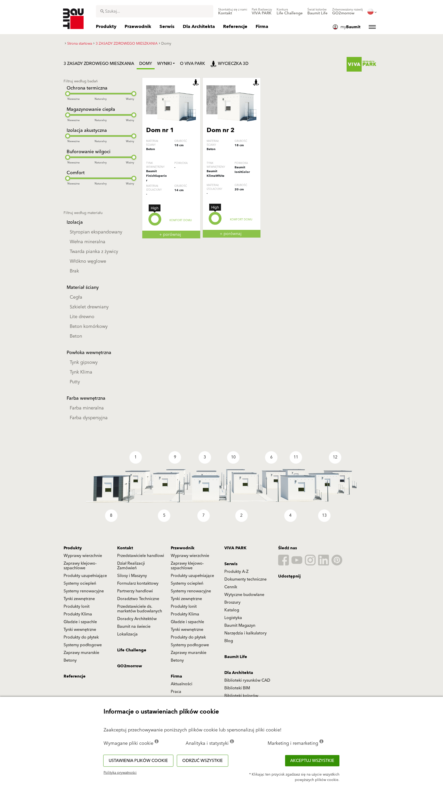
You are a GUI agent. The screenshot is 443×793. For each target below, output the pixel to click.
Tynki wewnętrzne (80, 629)
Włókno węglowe (88, 261)
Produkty (73, 548)
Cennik (230, 587)
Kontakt (125, 548)
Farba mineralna (87, 408)
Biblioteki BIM (237, 688)
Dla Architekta (238, 672)
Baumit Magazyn (239, 625)
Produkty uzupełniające (85, 575)
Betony (70, 660)
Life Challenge (131, 650)
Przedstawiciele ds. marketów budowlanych (139, 609)
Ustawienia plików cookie (138, 760)
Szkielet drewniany (89, 307)
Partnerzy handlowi (135, 591)
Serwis (231, 563)
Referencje (75, 676)
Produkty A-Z (236, 571)
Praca (176, 691)
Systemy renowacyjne (84, 591)
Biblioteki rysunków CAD (247, 680)
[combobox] (154, 11)
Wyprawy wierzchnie (83, 555)
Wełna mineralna (87, 242)
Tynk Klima (81, 372)
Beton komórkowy (89, 326)
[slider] (67, 93)
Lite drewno (82, 317)
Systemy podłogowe (83, 645)
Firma (176, 676)
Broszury (232, 602)
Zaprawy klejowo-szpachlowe (80, 566)
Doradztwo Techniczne (138, 598)
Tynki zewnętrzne (79, 598)
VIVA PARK (235, 548)
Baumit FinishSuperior (156, 176)
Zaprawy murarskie (81, 652)
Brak (74, 271)
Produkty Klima (78, 614)
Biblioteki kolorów (241, 695)
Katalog (231, 610)
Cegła (76, 297)
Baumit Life (235, 656)
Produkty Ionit (76, 606)
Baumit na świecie (133, 626)
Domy (145, 63)
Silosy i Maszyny (132, 575)
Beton (76, 336)
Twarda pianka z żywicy (94, 252)
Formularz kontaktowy (137, 583)
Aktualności (181, 684)
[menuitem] (232, 11)
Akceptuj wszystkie (312, 760)
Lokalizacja (127, 634)
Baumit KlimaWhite (215, 174)
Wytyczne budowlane (244, 594)
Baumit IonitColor (242, 170)
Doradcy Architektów (137, 618)
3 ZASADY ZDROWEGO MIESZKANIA (99, 63)
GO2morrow (129, 666)
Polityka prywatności (120, 773)
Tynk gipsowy (84, 362)
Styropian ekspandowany (96, 232)
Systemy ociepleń (80, 583)
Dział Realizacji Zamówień (131, 566)
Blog (228, 640)
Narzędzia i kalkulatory (245, 633)
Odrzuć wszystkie (202, 760)
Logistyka (233, 617)
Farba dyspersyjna (89, 418)
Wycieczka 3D (233, 63)
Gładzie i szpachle (80, 621)
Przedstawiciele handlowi (140, 555)
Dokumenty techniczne (245, 579)
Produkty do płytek (81, 637)
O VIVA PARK (192, 63)
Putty (75, 382)
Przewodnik (183, 548)
